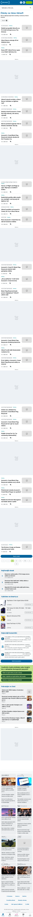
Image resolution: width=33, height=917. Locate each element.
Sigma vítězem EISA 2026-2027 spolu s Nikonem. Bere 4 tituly (24, 883)
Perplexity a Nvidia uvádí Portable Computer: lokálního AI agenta (23, 788)
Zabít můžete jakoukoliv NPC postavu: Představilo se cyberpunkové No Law (8, 823)
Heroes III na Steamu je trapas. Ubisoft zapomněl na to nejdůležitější (13, 718)
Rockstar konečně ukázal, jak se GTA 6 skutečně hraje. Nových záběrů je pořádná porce (14, 698)
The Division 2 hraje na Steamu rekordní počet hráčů (10, 548)
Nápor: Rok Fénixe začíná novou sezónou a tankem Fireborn (8, 859)
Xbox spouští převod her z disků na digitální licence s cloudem (23, 794)
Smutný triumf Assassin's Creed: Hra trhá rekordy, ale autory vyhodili (11, 113)
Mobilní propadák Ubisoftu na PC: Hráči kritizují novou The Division (10, 30)
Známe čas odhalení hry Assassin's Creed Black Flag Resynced (9, 411)
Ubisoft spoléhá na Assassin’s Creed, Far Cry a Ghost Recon (10, 210)
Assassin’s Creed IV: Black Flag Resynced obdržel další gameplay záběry (10, 269)
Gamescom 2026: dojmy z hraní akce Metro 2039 (12, 690)
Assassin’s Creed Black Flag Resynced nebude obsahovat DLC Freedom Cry (10, 137)
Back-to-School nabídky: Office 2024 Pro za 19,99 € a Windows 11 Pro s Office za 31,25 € (8, 884)
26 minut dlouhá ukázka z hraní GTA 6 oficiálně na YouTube (23, 850)
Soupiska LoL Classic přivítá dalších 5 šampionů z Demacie (24, 825)
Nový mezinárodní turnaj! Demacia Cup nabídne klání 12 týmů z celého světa (23, 831)
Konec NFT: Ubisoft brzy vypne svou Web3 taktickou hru (10, 51)
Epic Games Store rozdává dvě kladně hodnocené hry (8, 829)
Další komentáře (16, 661)
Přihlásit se (29, 2)
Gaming (10, 25)
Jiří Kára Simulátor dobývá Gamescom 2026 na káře (13, 712)
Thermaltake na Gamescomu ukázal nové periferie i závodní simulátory (24, 801)
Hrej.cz (3, 701)
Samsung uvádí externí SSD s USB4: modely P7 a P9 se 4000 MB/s (8, 877)
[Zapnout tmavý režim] (24, 2)
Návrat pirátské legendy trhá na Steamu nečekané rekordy (11, 124)
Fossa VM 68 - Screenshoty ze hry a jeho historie (8, 849)
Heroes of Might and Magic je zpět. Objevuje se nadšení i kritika (10, 187)
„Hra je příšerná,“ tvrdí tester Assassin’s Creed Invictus (10, 280)
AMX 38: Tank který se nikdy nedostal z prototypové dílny (8, 853)
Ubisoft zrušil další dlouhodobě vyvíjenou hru (10, 351)
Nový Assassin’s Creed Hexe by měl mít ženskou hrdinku (10, 220)
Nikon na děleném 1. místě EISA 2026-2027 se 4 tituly (23, 888)
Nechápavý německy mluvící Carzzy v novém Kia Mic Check (24, 819)
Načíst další (16, 556)
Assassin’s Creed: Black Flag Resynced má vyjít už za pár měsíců (10, 423)
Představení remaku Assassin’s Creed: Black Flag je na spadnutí (11, 491)
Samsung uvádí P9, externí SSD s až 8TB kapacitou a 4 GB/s (23, 877)
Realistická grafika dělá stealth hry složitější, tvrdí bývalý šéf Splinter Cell (11, 199)
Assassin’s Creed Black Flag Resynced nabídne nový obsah (10, 481)
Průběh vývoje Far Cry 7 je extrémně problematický (9, 434)
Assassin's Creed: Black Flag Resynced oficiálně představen (10, 341)
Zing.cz (3, 693)
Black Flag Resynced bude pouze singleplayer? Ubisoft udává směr (9, 293)
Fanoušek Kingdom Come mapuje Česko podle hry (23, 859)
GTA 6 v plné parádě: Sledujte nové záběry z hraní (12, 705)
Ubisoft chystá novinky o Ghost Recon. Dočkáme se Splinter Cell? (11, 101)
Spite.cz (4, 708)
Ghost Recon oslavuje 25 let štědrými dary (9, 41)
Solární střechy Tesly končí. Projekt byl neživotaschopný (8, 890)
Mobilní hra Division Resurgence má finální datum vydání (11, 500)
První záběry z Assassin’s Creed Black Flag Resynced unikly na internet (11, 362)
